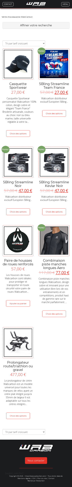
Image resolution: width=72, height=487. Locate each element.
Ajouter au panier (18, 303)
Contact (51, 478)
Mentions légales (24, 478)
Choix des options (18, 133)
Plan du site (42, 478)
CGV (33, 478)
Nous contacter (36, 460)
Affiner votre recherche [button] (36, 25)
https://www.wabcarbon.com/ (35, 476)
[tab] (36, 25)
